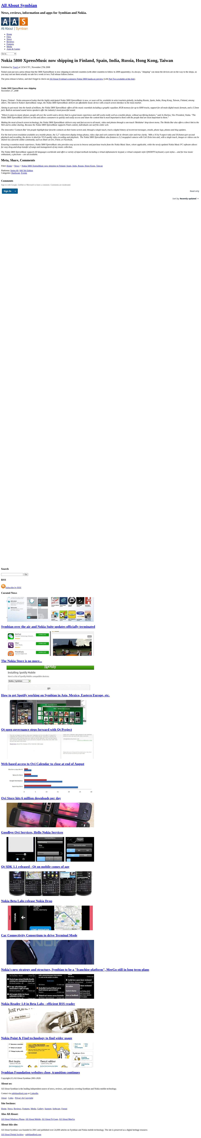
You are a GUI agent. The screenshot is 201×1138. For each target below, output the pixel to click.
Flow (9, 37)
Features (10, 44)
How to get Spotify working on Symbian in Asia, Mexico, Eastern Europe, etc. (55, 695)
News (9, 39)
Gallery (40, 1109)
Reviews (10, 41)
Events (24, 173)
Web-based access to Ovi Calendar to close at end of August (42, 764)
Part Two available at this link (121, 79)
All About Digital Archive (12, 1134)
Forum (64, 1109)
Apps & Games (13, 49)
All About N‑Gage (50, 1119)
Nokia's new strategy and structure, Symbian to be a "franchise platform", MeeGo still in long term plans (75, 969)
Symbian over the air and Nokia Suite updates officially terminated (48, 626)
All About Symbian (19, 5)
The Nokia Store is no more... (21, 661)
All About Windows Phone (12, 1119)
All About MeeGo (67, 1119)
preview (99, 79)
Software (56, 1109)
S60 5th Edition (26, 170)
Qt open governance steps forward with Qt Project (36, 729)
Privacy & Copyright (24, 1098)
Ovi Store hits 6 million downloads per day (31, 798)
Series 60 (14, 170)
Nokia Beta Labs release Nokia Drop (26, 901)
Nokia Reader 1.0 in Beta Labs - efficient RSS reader (38, 1004)
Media (9, 46)
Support (48, 1109)
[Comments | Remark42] (100, 195)
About (4, 1098)
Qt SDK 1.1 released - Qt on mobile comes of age (35, 866)
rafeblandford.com (19, 1093)
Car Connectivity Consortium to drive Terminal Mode (39, 935)
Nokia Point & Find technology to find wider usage (36, 1038)
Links (10, 1098)
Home (9, 34)
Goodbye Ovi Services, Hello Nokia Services (32, 832)
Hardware (15, 173)
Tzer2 (15, 67)
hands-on (92, 79)
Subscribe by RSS (13, 587)
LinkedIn (34, 1093)
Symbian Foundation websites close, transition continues (40, 1072)
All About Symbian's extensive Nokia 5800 (69, 79)
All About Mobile (33, 1119)
